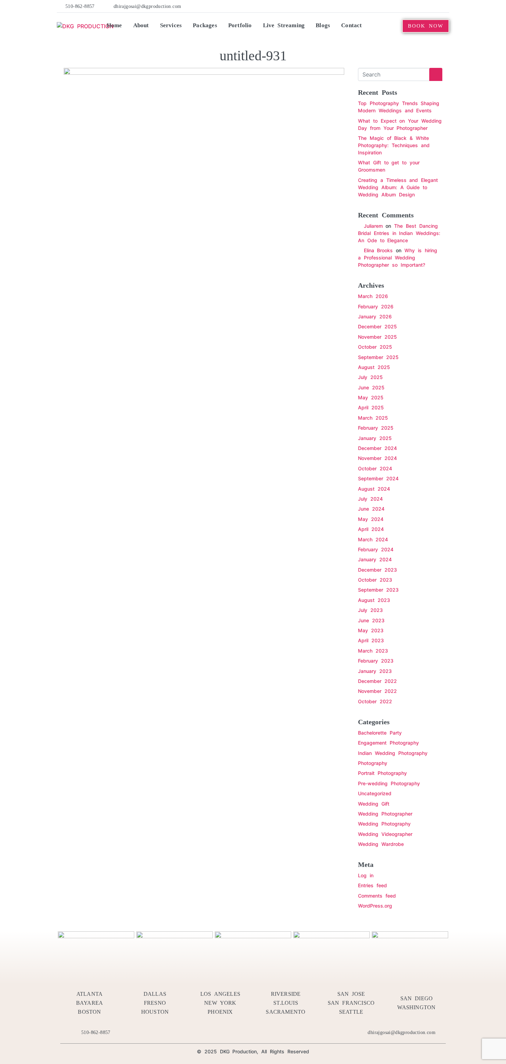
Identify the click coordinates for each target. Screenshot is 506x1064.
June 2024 (371, 509)
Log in (365, 875)
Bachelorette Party (380, 733)
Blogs (323, 25)
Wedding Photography (384, 824)
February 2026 (375, 306)
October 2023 (375, 580)
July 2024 (370, 499)
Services (171, 25)
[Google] (445, 6)
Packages (205, 25)
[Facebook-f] (382, 6)
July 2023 (370, 610)
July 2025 (370, 377)
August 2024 (374, 489)
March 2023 (373, 651)
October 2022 (375, 701)
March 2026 (373, 296)
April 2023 (371, 640)
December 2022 (377, 681)
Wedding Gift (373, 804)
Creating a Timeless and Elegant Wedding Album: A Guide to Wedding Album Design (398, 187)
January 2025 (375, 438)
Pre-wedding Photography (389, 783)
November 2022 (377, 691)
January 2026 (375, 316)
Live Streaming (284, 25)
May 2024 (370, 519)
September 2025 (378, 357)
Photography (372, 763)
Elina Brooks (378, 250)
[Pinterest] (414, 6)
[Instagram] (435, 6)
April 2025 (371, 407)
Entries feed (372, 885)
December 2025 (377, 326)
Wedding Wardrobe (381, 844)
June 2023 (371, 620)
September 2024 (378, 478)
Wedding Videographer (385, 834)
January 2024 (375, 559)
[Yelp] (403, 6)
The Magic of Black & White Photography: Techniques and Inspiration (394, 145)
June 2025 (371, 387)
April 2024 (371, 529)
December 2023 (377, 570)
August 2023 (374, 600)
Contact (351, 25)
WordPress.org (375, 906)
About (141, 25)
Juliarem (373, 226)
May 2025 (370, 397)
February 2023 (375, 661)
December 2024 (377, 448)
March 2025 (373, 418)
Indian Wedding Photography (393, 753)
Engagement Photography (388, 743)
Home (114, 25)
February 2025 (375, 428)
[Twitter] (393, 6)
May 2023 (370, 630)
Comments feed (377, 896)
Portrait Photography (382, 773)
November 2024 (377, 458)
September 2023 (378, 590)
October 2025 (375, 347)
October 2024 (375, 468)
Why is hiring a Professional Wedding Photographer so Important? (397, 257)
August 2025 (374, 367)
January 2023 (375, 671)
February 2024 (375, 549)
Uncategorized (374, 793)
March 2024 (373, 539)
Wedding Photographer (385, 814)
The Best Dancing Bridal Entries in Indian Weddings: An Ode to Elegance (399, 233)
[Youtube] (424, 6)
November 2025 (377, 337)
